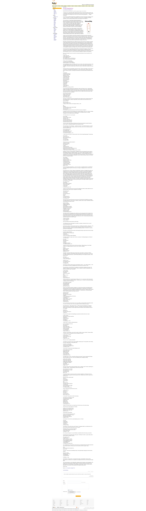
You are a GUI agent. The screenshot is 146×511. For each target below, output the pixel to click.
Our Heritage (54, 17)
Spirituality (55, 26)
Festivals (55, 22)
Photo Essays (55, 13)
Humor (54, 35)
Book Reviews (66, 470)
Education (55, 11)
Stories (80, 504)
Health (54, 28)
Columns (54, 15)
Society (60, 504)
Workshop (67, 505)
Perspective (55, 29)
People (54, 24)
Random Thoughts (56, 16)
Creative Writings (55, 33)
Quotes (74, 503)
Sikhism (53, 504)
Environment (55, 12)
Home (85, 507)
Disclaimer (91, 507)
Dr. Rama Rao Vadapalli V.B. (68, 9)
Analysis (55, 10)
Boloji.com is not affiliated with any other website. (88, 4)
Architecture (55, 18)
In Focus (54, 9)
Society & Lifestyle (55, 27)
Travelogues (55, 39)
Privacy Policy (87, 507)
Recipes (55, 30)
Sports (54, 14)
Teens (54, 31)
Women (54, 32)
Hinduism (55, 23)
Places (54, 25)
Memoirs (55, 37)
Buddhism (55, 20)
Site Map (93, 507)
